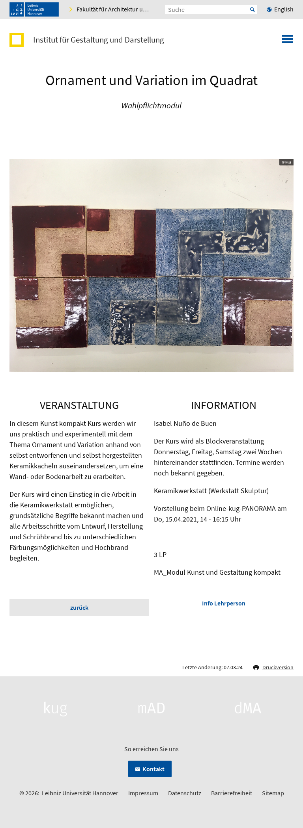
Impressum (143, 793)
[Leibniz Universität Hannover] (34, 9)
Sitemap (273, 793)
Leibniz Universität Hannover (80, 793)
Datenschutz (184, 793)
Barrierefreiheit (231, 793)
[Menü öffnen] (287, 41)
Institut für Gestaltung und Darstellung (98, 40)
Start (252, 9)
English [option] (284, 9)
